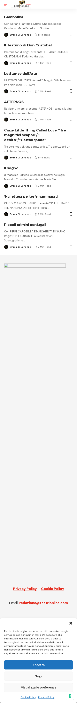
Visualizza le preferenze (38, 687)
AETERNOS (13, 102)
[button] (71, 623)
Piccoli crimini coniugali (25, 225)
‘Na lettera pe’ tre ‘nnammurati (31, 196)
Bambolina (13, 17)
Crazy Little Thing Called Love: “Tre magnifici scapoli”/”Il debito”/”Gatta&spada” (35, 135)
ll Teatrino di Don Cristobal (28, 45)
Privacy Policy (46, 697)
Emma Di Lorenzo (20, 34)
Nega (38, 676)
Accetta (38, 665)
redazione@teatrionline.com (43, 603)
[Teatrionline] (21, 4)
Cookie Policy (28, 697)
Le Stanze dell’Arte (20, 74)
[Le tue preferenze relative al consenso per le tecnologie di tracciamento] (70, 696)
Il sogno (11, 168)
